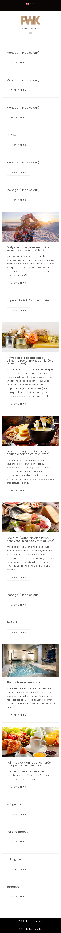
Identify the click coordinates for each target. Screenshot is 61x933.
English (32, 3)
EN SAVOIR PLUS (18, 62)
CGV (21, 929)
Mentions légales (33, 929)
